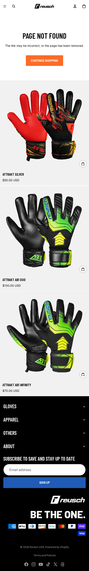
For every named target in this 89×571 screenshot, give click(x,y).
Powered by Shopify (57, 547)
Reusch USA (37, 547)
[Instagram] (13, 14)
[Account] (74, 6)
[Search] (13, 6)
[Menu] (5, 6)
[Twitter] (34, 14)
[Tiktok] (27, 14)
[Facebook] (5, 14)
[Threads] (42, 14)
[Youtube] (20, 14)
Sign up (44, 483)
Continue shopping (44, 60)
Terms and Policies (45, 555)
